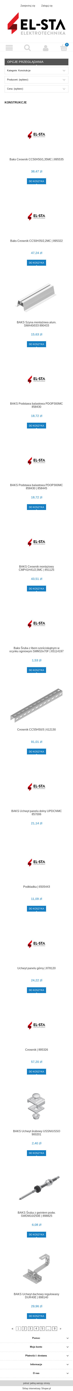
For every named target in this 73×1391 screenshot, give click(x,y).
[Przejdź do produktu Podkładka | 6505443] (36, 863)
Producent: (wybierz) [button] (17, 79)
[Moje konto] (45, 48)
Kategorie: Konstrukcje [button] (18, 70)
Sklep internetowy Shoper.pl (36, 1388)
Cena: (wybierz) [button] (15, 88)
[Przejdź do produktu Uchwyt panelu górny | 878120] (36, 944)
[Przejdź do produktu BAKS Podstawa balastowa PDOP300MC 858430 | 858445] (36, 461)
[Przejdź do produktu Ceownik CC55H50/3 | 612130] (36, 705)
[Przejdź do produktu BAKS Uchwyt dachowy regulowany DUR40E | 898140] (36, 1270)
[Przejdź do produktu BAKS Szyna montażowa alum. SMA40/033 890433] (36, 298)
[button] (9, 48)
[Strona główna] (36, 23)
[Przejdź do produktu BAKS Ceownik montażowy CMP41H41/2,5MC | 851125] (36, 542)
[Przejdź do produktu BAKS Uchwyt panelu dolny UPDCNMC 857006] (36, 787)
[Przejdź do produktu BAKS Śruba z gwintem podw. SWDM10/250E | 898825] (36, 1188)
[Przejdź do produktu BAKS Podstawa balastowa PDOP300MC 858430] (36, 379)
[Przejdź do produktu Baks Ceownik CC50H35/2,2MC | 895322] (36, 216)
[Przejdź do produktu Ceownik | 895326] (36, 1026)
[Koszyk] (64, 47)
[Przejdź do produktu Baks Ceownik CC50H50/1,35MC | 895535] (36, 135)
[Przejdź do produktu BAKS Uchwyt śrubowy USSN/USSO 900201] (36, 1107)
